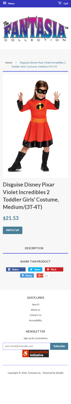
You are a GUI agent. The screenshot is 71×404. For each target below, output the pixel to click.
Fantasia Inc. (34, 373)
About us (35, 310)
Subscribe (59, 346)
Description (34, 248)
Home (8, 62)
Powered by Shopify (53, 373)
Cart (65, 3)
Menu (11, 3)
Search (35, 304)
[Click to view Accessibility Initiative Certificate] (35, 356)
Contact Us (35, 315)
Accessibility (35, 320)
